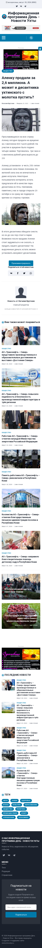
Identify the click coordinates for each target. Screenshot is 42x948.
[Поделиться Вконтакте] (11, 273)
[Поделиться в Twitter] (24, 273)
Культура (17, 805)
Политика (21, 809)
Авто (5, 800)
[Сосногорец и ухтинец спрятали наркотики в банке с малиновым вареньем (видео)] (21, 616)
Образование (31, 805)
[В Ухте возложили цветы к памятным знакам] (21, 587)
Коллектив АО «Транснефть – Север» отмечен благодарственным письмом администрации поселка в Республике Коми (28, 778)
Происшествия (10, 813)
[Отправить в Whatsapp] (31, 273)
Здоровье (25, 800)
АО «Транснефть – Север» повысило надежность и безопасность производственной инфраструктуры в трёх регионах (27, 712)
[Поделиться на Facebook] (17, 273)
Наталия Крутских (8, 103)
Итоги (6, 805)
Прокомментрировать (21, 263)
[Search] (31, 38)
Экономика (23, 817)
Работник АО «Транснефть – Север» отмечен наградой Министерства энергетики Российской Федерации (20, 439)
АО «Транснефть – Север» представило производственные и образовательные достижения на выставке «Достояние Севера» (28, 689)
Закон (14, 800)
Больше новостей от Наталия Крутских (20, 309)
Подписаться (21, 915)
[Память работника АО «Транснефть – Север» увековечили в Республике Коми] (21, 459)
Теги (4, 867)
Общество (7, 71)
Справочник (8, 817)
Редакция (6, 871)
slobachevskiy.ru (8, 943)
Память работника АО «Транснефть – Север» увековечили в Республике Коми (21, 478)
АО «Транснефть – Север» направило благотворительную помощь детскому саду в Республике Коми (20, 559)
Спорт (24, 813)
